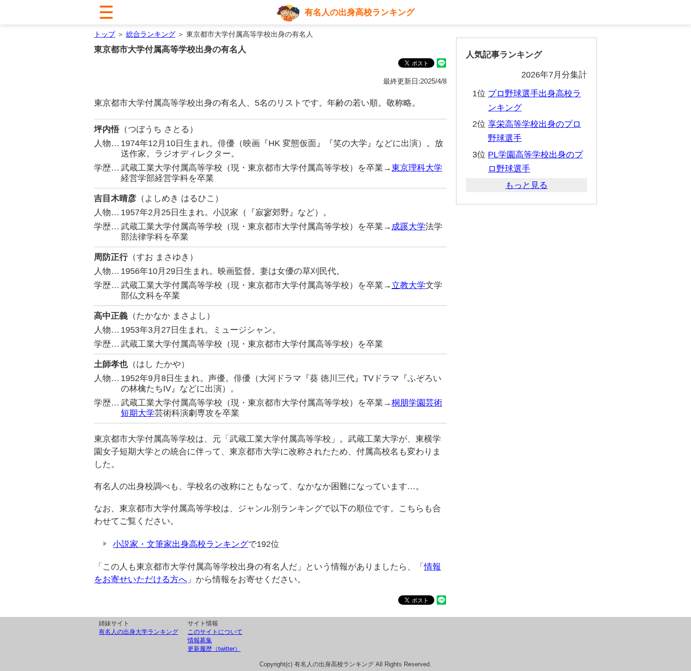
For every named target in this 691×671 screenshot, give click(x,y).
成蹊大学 (408, 226)
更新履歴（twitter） (214, 648)
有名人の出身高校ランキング (360, 12)
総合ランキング (150, 34)
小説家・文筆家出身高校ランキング (180, 544)
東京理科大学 (417, 167)
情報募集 (200, 640)
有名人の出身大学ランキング (138, 631)
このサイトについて (215, 631)
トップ (104, 34)
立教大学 (408, 285)
